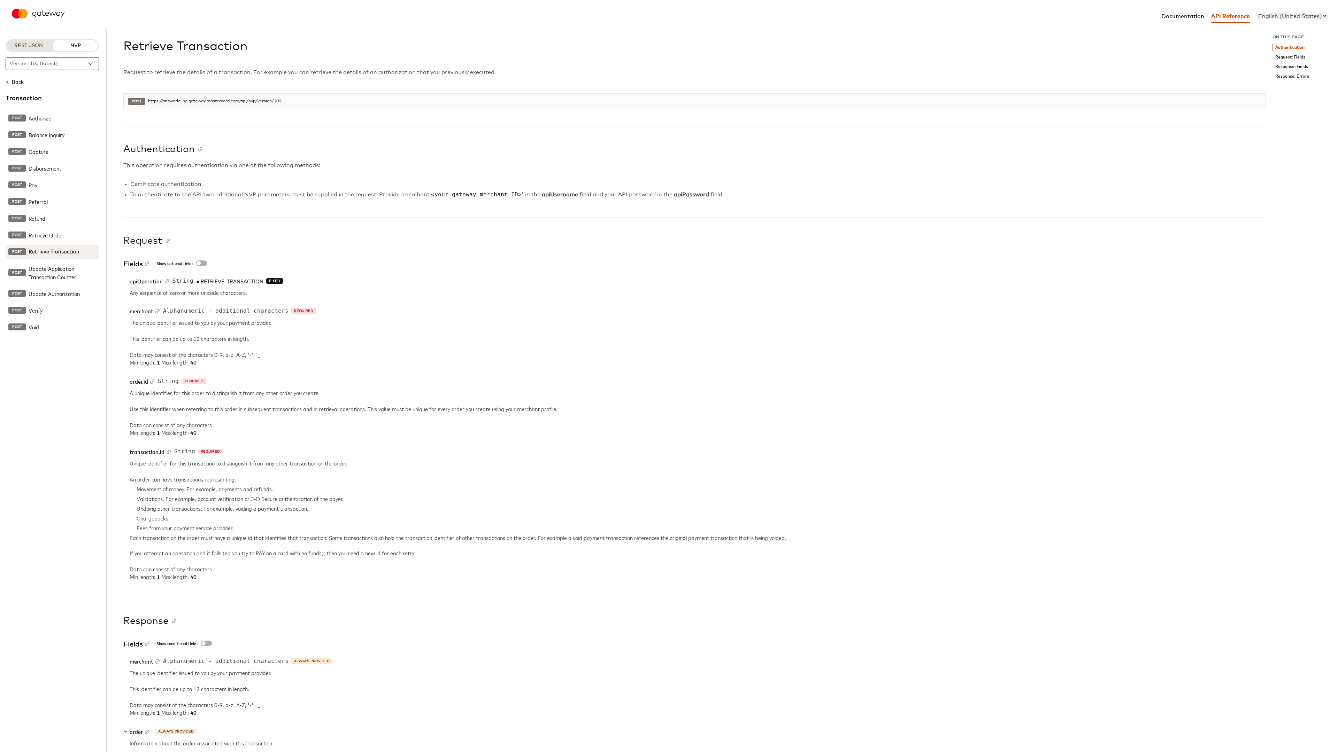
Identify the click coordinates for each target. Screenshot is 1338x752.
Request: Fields (1290, 57)
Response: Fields (1291, 66)
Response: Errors (1292, 76)
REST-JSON (28, 45)
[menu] (1292, 16)
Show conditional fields (177, 644)
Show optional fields (174, 264)
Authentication (1290, 47)
